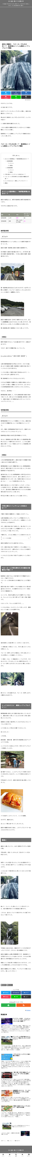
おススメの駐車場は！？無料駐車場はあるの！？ (17, 159)
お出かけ (4, 985)
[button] (28, 538)
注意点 (11, 165)
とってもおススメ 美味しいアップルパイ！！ (16, 181)
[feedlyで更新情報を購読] (8, 1005)
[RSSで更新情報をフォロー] (23, 1005)
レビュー (10, 985)
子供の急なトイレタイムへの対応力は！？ (15, 174)
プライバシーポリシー (16, 1152)
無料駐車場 (10, 161)
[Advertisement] (16, 25)
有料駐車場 (10, 167)
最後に (6, 183)
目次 (14, 155)
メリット (11, 163)
